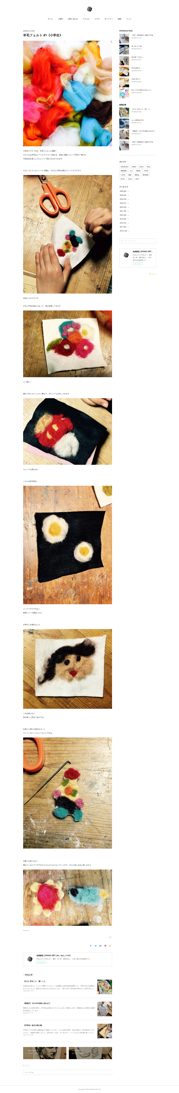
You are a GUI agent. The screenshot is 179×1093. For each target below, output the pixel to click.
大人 (131, 171)
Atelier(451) (26, 930)
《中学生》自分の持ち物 (32, 1025)
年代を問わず (136, 68)
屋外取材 (145, 175)
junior (130, 179)
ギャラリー (108, 19)
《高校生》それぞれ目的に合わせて (36, 1003)
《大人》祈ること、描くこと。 (35, 981)
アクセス (86, 19)
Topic (148, 167)
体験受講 (124, 171)
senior (123, 179)
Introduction (124, 167)
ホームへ (152, 274)
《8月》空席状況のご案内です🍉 (142, 35)
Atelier (134, 167)
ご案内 (60, 19)
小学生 (123, 175)
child (137, 179)
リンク (128, 19)
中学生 (146, 171)
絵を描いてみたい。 (138, 57)
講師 (119, 19)
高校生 (138, 171)
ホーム (50, 19)
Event (141, 167)
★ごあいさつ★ (137, 46)
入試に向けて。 (137, 79)
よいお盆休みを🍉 (138, 120)
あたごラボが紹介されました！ (142, 90)
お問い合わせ (73, 19)
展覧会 (137, 175)
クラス (97, 19)
